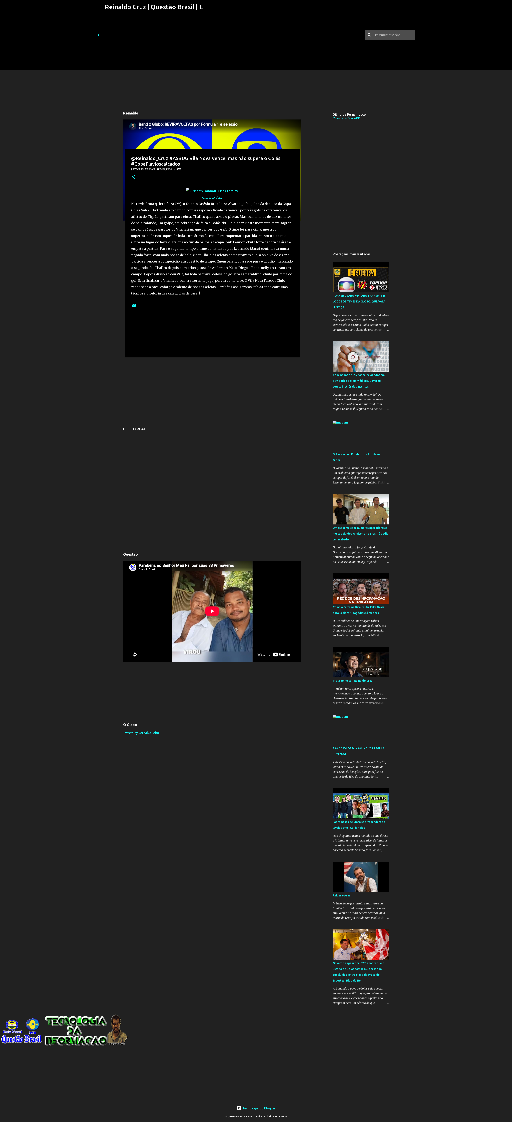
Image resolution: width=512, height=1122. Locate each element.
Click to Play (212, 197)
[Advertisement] (153, 42)
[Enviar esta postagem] (133, 306)
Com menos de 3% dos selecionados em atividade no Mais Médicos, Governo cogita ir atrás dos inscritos (359, 380)
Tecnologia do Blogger (258, 1108)
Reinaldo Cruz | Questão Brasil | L (154, 6)
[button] (133, 177)
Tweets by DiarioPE (346, 118)
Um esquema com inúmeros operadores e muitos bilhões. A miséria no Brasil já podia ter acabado (360, 533)
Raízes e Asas (341, 895)
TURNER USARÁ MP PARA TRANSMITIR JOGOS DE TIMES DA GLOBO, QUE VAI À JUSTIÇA (359, 301)
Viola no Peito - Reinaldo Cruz (353, 680)
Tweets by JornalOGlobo (141, 733)
